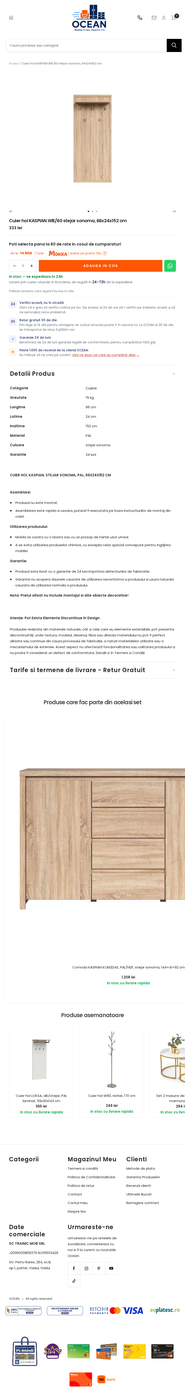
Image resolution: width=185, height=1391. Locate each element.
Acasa (13, 63)
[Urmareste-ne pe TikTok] (74, 1281)
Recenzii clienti (138, 1185)
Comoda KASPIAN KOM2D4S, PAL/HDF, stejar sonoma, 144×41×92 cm (128, 967)
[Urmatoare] (174, 211)
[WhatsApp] (170, 266)
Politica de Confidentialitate (91, 1177)
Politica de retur (81, 1185)
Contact (75, 1194)
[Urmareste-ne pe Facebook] (74, 1268)
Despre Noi (77, 1211)
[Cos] (173, 17)
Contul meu (78, 1202)
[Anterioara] (11, 211)
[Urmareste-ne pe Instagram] (86, 1268)
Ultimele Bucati (139, 1194)
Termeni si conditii (83, 1168)
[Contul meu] (164, 18)
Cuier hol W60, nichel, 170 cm (111, 1095)
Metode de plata (140, 1168)
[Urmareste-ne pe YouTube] (111, 1268)
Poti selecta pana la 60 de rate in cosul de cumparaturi (65, 244)
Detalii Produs (32, 374)
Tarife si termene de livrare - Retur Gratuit (77, 670)
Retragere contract (142, 1202)
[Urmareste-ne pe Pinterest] (98, 1268)
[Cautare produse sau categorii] (174, 45)
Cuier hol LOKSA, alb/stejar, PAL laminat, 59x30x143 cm (41, 1098)
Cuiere (91, 388)
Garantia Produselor (143, 1177)
